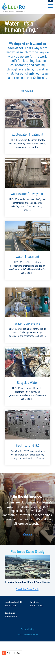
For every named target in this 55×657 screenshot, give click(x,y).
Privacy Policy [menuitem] (27, 629)
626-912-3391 (11, 605)
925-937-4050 (36, 605)
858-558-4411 (11, 616)
